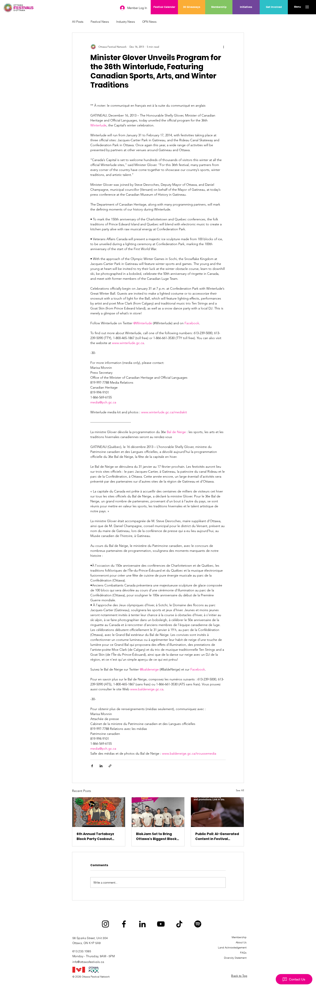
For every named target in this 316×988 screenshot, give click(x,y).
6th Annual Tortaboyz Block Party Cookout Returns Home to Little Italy (96, 836)
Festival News (100, 21)
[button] (297, 7)
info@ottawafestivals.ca (88, 962)
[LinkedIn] (142, 924)
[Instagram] (105, 924)
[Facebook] (124, 924)
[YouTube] (160, 924)
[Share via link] (110, 766)
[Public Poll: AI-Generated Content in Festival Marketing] (217, 812)
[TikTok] (179, 924)
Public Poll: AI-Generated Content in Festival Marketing (217, 836)
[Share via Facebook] (92, 766)
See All (240, 790)
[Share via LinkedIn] (101, 766)
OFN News (149, 21)
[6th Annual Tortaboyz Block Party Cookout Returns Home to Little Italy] (98, 812)
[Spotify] (197, 924)
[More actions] (223, 47)
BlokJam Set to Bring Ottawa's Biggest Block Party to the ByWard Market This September (156, 836)
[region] (246, 19)
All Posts (77, 21)
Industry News (125, 21)
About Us (241, 942)
